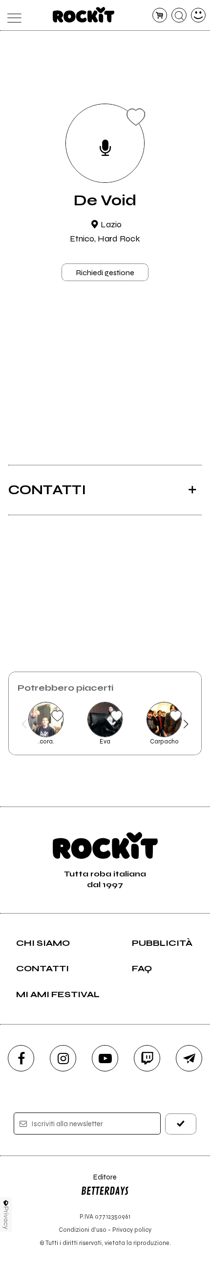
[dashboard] (198, 15)
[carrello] (160, 15)
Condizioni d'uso (82, 1229)
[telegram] (189, 1058)
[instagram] (63, 1058)
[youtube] (105, 1058)
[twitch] (147, 1058)
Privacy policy (131, 1229)
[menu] (12, 15)
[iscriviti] (181, 1124)
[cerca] (179, 15)
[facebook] (21, 1058)
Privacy (6, 1217)
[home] (84, 14)
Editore (99, 1181)
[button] (24, 724)
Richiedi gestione (105, 272)
